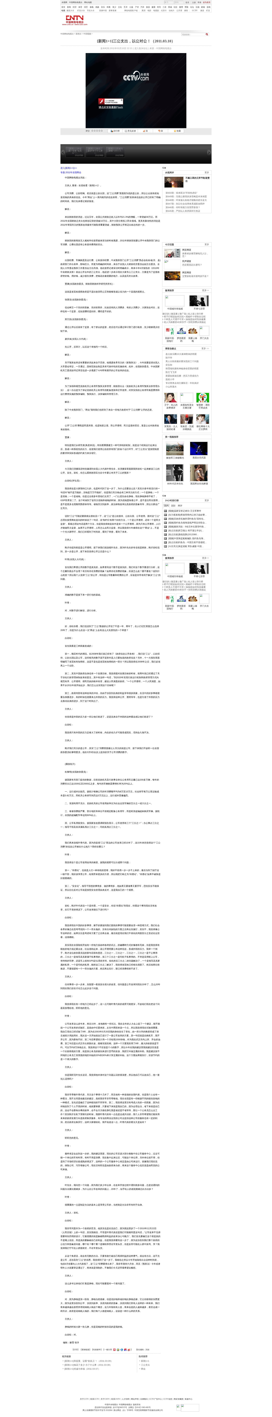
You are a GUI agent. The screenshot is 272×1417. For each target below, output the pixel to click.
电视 (63, 10)
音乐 (103, 7)
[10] (102, 130)
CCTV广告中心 (155, 1399)
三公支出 (145, 1365)
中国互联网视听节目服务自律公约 (148, 1410)
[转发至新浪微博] (128, 1350)
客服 (199, 2)
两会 (143, 1369)
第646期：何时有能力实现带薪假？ (183, 207)
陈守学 (169, 357)
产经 (137, 7)
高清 (143, 10)
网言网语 (186, 250)
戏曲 (97, 7)
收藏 (178, 131)
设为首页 (206, 2)
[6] (97, 130)
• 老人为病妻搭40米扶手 (174, 322)
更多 (207, 172)
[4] (95, 130)
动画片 (171, 10)
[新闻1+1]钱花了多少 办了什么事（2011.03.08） (88, 1365)
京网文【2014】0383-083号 (139, 1407)
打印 (75, 1350)
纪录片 (164, 10)
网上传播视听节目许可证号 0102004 (97, 1410)
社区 (175, 7)
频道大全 (70, 10)
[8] (99, 130)
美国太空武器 (199, 457)
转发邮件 (97, 1350)
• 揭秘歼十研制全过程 (195, 316)
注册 (194, 2)
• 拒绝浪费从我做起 (196, 322)
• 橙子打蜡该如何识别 (173, 316)
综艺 (86, 7)
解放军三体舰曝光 (175, 458)
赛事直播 (112, 10)
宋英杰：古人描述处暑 (171, 427)
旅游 (148, 7)
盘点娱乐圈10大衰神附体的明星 (181, 354)
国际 (173, 505)
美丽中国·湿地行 (170, 339)
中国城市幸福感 (175, 308)
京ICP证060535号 (120, 1407)
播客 (186, 10)
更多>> (205, 290)
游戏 (208, 7)
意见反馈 (131, 131)
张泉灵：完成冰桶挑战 (187, 427)
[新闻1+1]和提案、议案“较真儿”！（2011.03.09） (88, 1361)
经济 (74, 7)
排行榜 (116, 131)
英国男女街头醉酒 (199, 483)
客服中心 (188, 1399)
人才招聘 (125, 1399)
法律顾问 (144, 1399)
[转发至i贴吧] (125, 1350)
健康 (153, 7)
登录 (187, 2)
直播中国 (103, 10)
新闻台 (78, 34)
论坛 (192, 7)
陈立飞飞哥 (171, 372)
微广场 (182, 313)
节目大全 (90, 10)
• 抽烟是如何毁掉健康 (195, 319)
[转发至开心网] (114, 1350)
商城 (170, 7)
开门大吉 (204, 338)
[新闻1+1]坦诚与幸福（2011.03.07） (82, 1369)
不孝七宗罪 (199, 308)
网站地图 (88, 2)
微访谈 (165, 313)
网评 (180, 505)
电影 (149, 10)
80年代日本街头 (175, 483)
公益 (131, 7)
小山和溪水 (171, 386)
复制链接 (85, 1350)
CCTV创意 (167, 1399)
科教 (108, 7)
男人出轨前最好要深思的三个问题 (182, 361)
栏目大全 (81, 10)
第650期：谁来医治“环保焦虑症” (181, 193)
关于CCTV (84, 1399)
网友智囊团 (178, 1399)
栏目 (208, 10)
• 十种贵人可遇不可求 (173, 319)
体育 (80, 7)
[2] (92, 130)
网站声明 (135, 1399)
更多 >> (205, 348)
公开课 (179, 10)
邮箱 (203, 7)
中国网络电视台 (75, 2)
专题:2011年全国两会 (70, 172)
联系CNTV (115, 1399)
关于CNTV (105, 1399)
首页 (63, 7)
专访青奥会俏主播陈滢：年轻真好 (182, 383)
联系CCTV (94, 1399)
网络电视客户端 (131, 10)
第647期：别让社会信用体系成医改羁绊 (185, 203)
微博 (181, 7)
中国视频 (87, 34)
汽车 (142, 7)
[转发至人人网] (121, 1350)
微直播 (174, 313)
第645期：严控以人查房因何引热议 (183, 211)
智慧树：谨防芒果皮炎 (203, 406)
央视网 (64, 2)
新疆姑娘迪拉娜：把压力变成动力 (182, 376)
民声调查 (186, 261)
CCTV (195, 10)
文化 (120, 7)
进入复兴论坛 (141, 48)
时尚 (159, 7)
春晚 (92, 7)
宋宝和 (169, 365)
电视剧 (156, 10)
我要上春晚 (192, 339)
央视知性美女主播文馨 (187, 406)
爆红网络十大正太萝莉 (203, 427)
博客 (186, 7)
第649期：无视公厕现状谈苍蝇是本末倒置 (186, 196)
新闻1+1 (145, 1361)
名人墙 (191, 313)
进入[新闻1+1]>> (68, 168)
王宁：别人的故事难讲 (171, 406)
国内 (166, 505)
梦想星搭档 (181, 339)
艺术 (126, 7)
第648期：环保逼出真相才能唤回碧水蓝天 (186, 200)
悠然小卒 (170, 379)
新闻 (69, 7)
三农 (164, 7)
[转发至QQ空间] (117, 1350)
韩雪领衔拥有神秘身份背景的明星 (182, 368)
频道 (202, 10)
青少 (114, 7)
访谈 (197, 7)
